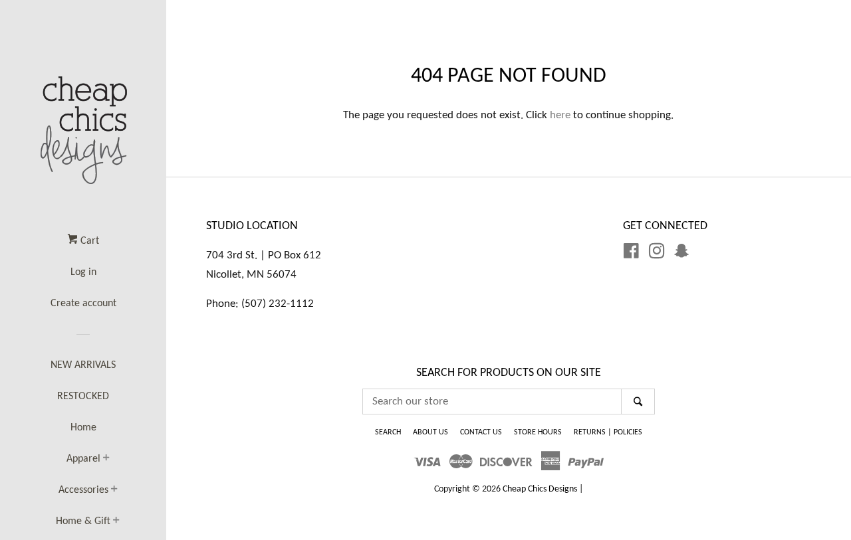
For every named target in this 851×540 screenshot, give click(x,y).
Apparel (83, 459)
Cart (88, 241)
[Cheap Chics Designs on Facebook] (631, 254)
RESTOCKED (83, 396)
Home (83, 427)
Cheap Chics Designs (540, 489)
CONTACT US (481, 432)
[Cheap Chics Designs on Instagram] (657, 254)
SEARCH (388, 432)
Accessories (83, 490)
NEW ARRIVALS (83, 365)
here (560, 115)
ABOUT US (430, 432)
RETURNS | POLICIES (608, 432)
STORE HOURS (538, 432)
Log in (83, 272)
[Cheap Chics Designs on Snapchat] (681, 254)
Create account (83, 303)
